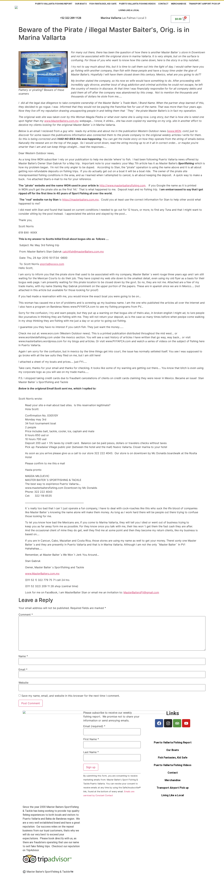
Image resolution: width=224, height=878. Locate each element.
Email (23, 669)
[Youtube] (186, 723)
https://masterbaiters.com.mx (80, 199)
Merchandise (178, 3)
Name (23, 656)
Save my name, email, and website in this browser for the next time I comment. (70, 695)
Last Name (91, 752)
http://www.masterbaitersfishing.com (122, 185)
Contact (163, 3)
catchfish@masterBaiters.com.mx (83, 251)
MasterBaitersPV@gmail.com (141, 592)
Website (23, 682)
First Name (91, 739)
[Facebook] (159, 723)
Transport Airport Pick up (204, 3)
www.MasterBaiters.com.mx (42, 573)
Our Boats (81, 3)
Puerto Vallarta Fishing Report (53, 3)
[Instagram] (168, 723)
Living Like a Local (129, 10)
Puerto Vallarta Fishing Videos (137, 3)
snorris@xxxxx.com (52, 264)
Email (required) (94, 726)
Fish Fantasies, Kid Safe (102, 3)
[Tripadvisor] (177, 723)
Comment (26, 614)
